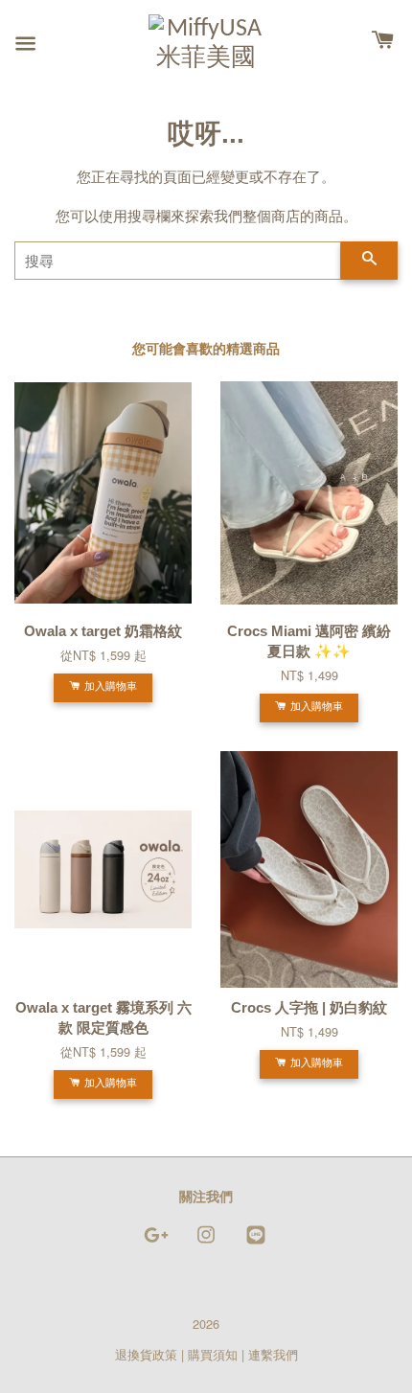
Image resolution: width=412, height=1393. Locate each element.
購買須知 (213, 1354)
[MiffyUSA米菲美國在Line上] (255, 1243)
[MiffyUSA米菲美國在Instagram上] (206, 1243)
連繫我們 (273, 1354)
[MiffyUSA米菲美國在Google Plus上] (156, 1243)
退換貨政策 (146, 1354)
